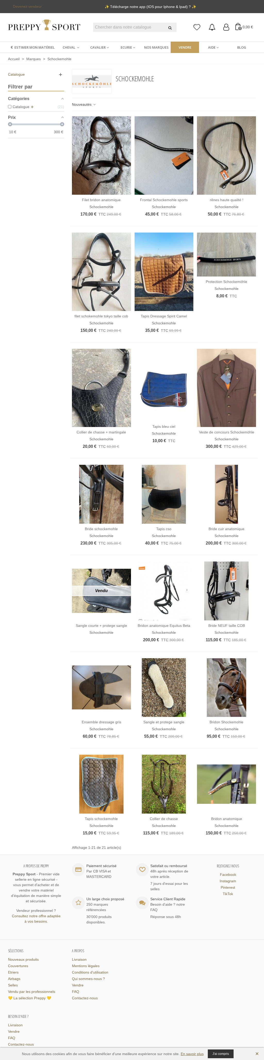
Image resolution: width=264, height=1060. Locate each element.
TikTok (228, 894)
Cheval (69, 47)
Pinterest (228, 887)
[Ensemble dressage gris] (101, 687)
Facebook (228, 874)
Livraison (79, 959)
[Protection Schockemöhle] (226, 255)
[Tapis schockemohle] (101, 784)
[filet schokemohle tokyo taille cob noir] (101, 272)
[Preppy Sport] (44, 27)
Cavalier (98, 47)
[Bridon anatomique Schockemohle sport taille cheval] (226, 784)
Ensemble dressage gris (101, 722)
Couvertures (18, 966)
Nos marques (156, 47)
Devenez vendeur (27, 6)
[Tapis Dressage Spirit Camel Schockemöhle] (164, 272)
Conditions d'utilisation (90, 972)
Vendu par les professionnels (31, 992)
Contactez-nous (85, 998)
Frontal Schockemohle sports (164, 200)
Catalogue (16, 74)
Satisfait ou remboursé (168, 866)
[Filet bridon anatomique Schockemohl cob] (101, 155)
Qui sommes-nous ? (88, 979)
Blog (241, 47)
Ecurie (126, 47)
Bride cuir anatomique (226, 529)
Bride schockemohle (101, 529)
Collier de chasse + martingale (101, 432)
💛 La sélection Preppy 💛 (29, 998)
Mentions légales (86, 966)
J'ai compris (220, 1054)
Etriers (13, 972)
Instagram (228, 881)
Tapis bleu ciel (163, 426)
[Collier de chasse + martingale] (101, 388)
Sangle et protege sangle (163, 722)
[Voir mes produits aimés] (197, 27)
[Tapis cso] (164, 494)
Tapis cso (163, 529)
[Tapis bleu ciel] (164, 385)
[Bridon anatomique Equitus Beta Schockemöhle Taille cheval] (164, 591)
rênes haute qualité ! (226, 200)
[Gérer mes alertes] (212, 27)
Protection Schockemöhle (226, 282)
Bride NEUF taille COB (226, 625)
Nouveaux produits (23, 959)
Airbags (14, 979)
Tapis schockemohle (101, 819)
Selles (13, 985)
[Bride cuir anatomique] (226, 494)
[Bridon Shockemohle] (226, 687)
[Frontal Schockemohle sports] (164, 155)
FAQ (75, 992)
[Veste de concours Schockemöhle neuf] (226, 388)
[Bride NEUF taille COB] (226, 591)
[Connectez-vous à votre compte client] (226, 27)
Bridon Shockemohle (226, 722)
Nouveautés (82, 104)
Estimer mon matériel (34, 47)
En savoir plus (192, 1054)
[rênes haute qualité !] (226, 155)
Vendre (185, 47)
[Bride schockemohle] (101, 494)
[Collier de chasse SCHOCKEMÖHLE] (164, 784)
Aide (212, 47)
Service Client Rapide (167, 899)
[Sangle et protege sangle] (164, 687)
